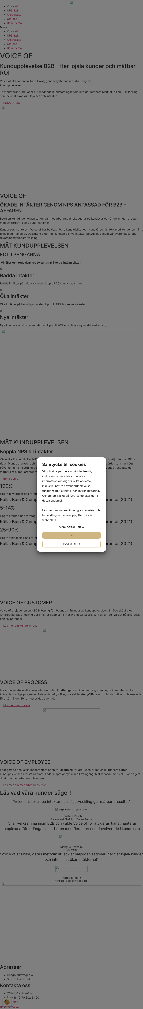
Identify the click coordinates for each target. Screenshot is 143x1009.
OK (71, 535)
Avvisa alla (72, 544)
